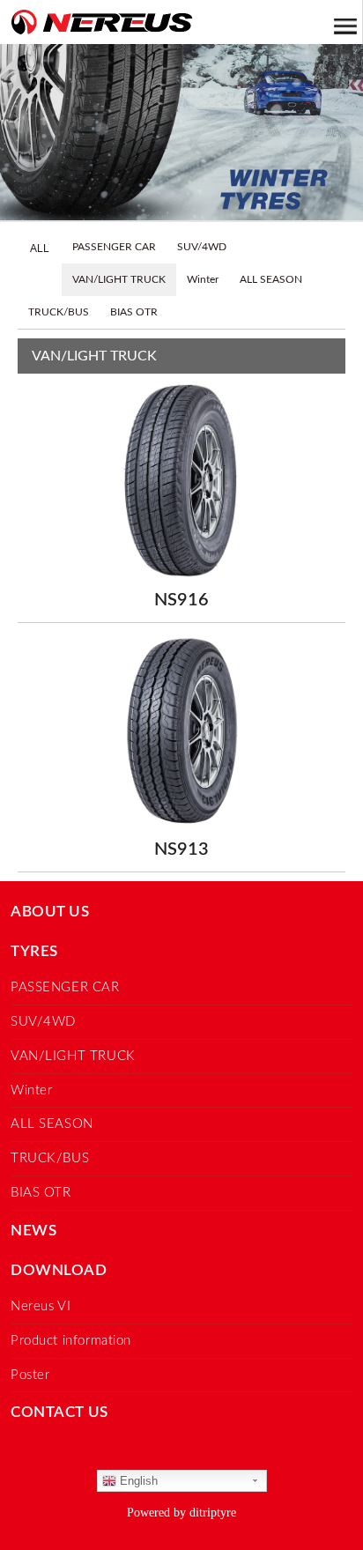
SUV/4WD (201, 246)
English (137, 1480)
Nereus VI (40, 1306)
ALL (39, 248)
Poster (30, 1375)
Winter (203, 279)
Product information (71, 1340)
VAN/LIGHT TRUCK (119, 279)
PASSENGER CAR (114, 246)
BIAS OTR (134, 312)
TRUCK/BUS (58, 312)
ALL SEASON (271, 279)
